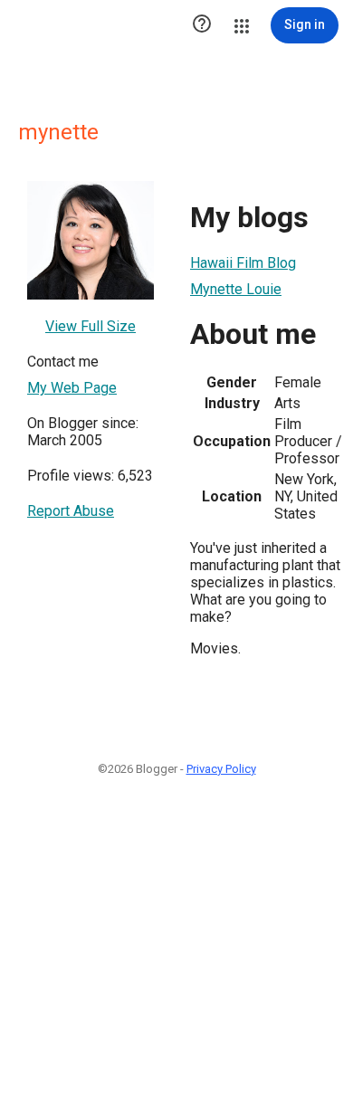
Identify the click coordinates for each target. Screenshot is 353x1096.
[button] (202, 25)
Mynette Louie (235, 289)
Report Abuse (70, 510)
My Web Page (72, 387)
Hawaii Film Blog (243, 263)
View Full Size (90, 326)
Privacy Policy (221, 769)
